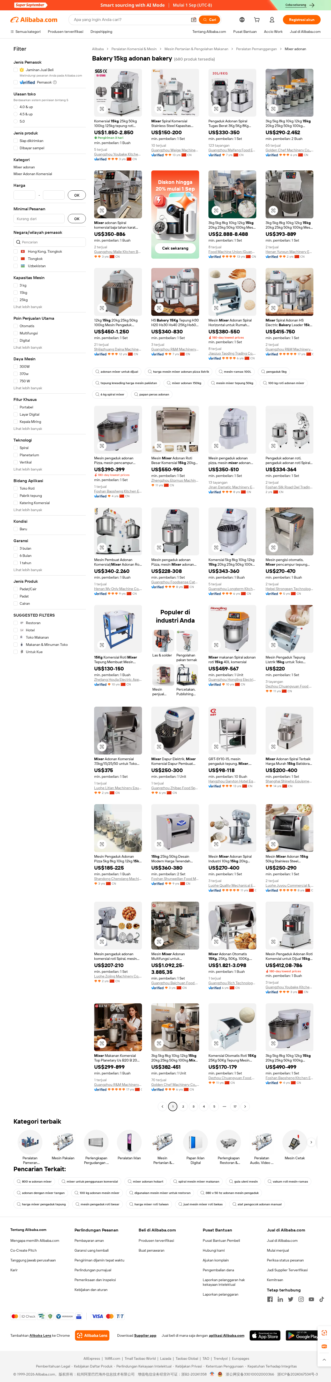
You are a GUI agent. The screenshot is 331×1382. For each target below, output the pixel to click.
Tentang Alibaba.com (28, 1230)
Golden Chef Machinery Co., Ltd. (289, 150)
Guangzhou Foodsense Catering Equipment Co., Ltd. (175, 582)
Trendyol (221, 1358)
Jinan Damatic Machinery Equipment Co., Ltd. (232, 487)
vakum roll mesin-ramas (290, 1181)
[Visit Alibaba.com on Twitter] (291, 1299)
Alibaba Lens (40, 1335)
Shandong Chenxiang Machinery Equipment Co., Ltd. (118, 879)
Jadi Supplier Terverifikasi (287, 1270)
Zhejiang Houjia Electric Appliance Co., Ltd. (118, 679)
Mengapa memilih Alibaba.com (34, 1240)
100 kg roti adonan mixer (286, 383)
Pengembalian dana (218, 1270)
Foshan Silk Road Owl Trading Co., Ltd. (289, 487)
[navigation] (49, 578)
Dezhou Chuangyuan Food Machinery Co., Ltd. (289, 686)
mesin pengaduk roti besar (100, 1204)
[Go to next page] (245, 1106)
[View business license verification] (212, 1374)
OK (76, 195)
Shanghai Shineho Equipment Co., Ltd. (289, 781)
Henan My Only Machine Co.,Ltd (118, 589)
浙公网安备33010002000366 (250, 1374)
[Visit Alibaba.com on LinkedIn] (280, 1299)
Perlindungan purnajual (92, 1270)
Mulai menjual (278, 1250)
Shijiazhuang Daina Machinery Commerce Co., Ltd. (118, 349)
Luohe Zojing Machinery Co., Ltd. (118, 976)
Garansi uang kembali (91, 1250)
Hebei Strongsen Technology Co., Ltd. (289, 589)
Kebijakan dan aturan (91, 1290)
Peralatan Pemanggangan (256, 49)
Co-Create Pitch (23, 1250)
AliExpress (92, 1358)
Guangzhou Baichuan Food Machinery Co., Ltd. (175, 983)
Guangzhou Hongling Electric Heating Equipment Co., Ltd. (232, 679)
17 (235, 1106)
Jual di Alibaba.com (282, 1240)
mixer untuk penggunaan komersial (92, 1181)
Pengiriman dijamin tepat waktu (99, 1260)
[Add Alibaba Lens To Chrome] (92, 1335)
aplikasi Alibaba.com (226, 1335)
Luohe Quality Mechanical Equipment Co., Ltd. (232, 885)
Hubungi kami (214, 1250)
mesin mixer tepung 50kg (234, 383)
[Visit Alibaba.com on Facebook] (270, 1299)
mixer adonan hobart (148, 1181)
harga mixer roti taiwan (151, 1204)
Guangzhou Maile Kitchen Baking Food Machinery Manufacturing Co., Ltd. (118, 252)
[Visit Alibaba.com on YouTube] (311, 1299)
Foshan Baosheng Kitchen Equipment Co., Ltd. (118, 491)
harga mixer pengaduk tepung (44, 1204)
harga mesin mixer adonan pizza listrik (181, 371)
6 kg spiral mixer (112, 394)
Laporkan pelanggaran (220, 1294)
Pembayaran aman (89, 1240)
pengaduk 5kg (276, 371)
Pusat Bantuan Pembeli (221, 1240)
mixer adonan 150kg (186, 383)
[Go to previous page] (162, 1106)
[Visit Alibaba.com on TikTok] (322, 1299)
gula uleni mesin (246, 1181)
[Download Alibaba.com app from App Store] (265, 1335)
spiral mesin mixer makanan (198, 1181)
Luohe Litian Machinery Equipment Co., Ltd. (118, 788)
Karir (14, 1270)
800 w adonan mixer (37, 1181)
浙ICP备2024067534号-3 (297, 1374)
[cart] (258, 20)
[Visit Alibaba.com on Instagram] (301, 1299)
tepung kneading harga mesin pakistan (129, 383)
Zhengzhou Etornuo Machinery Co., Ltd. (175, 480)
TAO (205, 1358)
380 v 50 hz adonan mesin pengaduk (232, 1193)
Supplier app (145, 1335)
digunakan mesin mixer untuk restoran (162, 1193)
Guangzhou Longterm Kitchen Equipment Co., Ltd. (232, 589)
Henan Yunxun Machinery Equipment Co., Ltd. (289, 252)
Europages (240, 1358)
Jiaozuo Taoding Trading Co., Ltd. (232, 353)
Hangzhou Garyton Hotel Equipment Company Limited (232, 781)
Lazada (165, 1358)
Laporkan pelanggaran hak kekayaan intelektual (224, 1282)
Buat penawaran (151, 1250)
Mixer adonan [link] (295, 49)
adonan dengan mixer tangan (43, 1193)
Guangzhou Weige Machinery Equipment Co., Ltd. (175, 150)
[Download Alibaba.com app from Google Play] (303, 1335)
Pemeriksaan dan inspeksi (95, 1280)
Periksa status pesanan (285, 1260)
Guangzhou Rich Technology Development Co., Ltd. (232, 983)
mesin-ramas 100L (237, 371)
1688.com (112, 1358)
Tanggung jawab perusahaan (33, 1260)
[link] (324, 1333)
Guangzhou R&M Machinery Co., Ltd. (175, 349)
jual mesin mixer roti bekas (203, 1204)
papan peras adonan (154, 394)
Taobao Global (187, 1358)
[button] (194, 20)
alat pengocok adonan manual (260, 1204)
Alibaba (98, 49)
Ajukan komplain (216, 1260)
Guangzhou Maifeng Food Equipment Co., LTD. (232, 150)
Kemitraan (275, 1280)
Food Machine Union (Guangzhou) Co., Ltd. (232, 252)
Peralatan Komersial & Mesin (134, 49)
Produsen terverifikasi (156, 1240)
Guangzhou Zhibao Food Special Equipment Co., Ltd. (175, 788)
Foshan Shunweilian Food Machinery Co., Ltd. (175, 879)
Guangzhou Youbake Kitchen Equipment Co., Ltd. (118, 154)
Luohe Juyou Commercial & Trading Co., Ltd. (289, 885)
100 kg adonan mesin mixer (99, 1193)
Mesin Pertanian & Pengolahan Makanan (196, 49)
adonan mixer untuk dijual (119, 371)
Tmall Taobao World (140, 1358)
